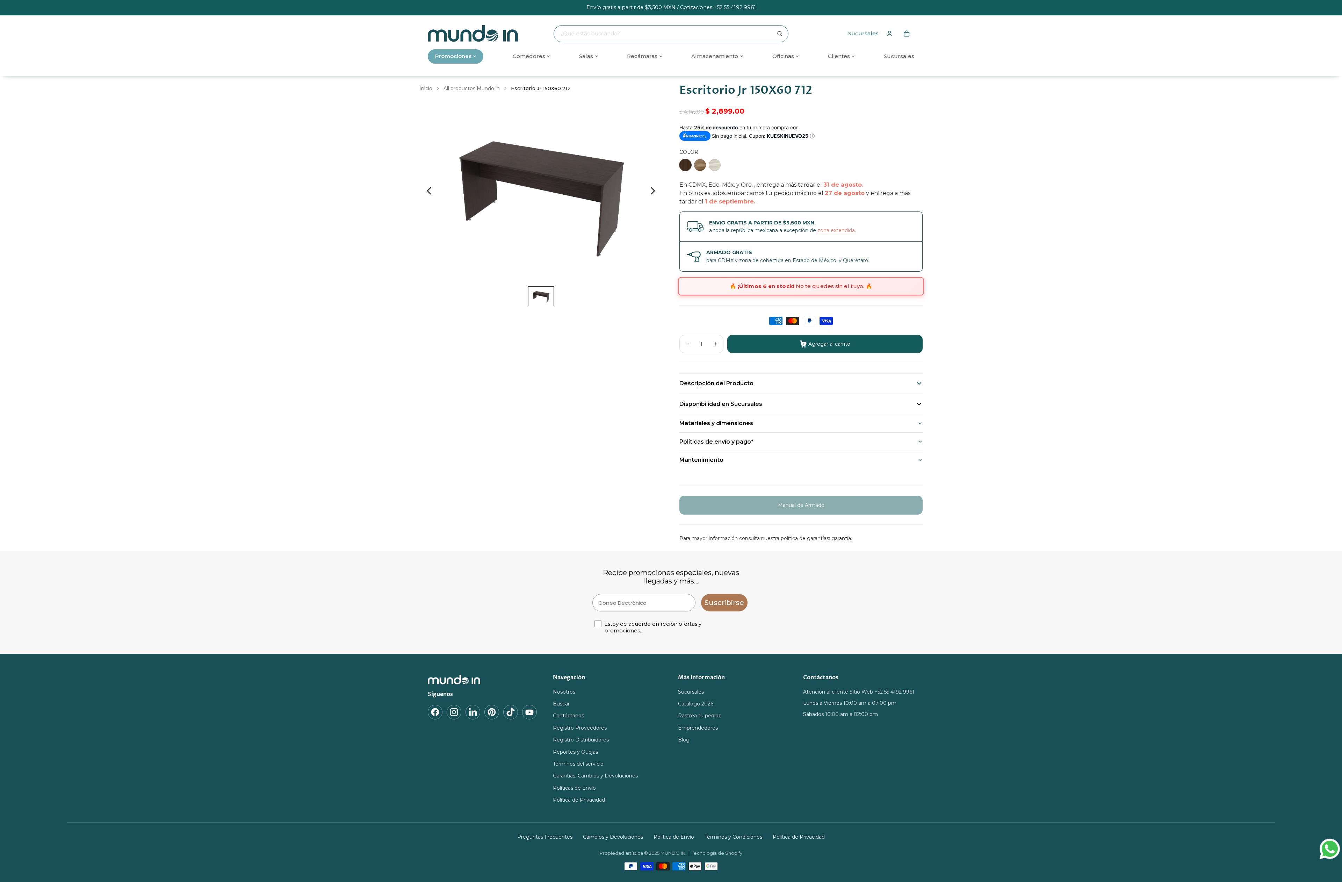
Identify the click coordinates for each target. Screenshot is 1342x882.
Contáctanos (568, 716)
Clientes (839, 56)
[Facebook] (435, 712)
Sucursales (863, 33)
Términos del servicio (578, 764)
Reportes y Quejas (575, 752)
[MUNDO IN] (483, 679)
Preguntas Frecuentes (544, 837)
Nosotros (564, 692)
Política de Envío (674, 837)
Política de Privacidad (579, 800)
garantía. (841, 538)
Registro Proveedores (580, 728)
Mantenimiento (701, 460)
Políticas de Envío (574, 788)
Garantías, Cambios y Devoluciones (595, 776)
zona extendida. (836, 230)
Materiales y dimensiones (716, 423)
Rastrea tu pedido (700, 716)
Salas (586, 56)
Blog (684, 740)
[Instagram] (454, 712)
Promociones (453, 56)
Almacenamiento (714, 56)
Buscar (561, 704)
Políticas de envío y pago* (716, 441)
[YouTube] (529, 712)
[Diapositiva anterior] (427, 192)
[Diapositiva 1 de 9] (541, 296)
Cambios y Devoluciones (613, 837)
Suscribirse (724, 602)
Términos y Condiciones (733, 837)
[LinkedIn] (473, 712)
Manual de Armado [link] (801, 505)
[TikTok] (510, 712)
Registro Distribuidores (581, 740)
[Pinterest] (491, 712)
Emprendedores (698, 728)
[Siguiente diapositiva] (655, 192)
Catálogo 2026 (695, 704)
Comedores (529, 56)
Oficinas (783, 56)
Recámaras (642, 56)
